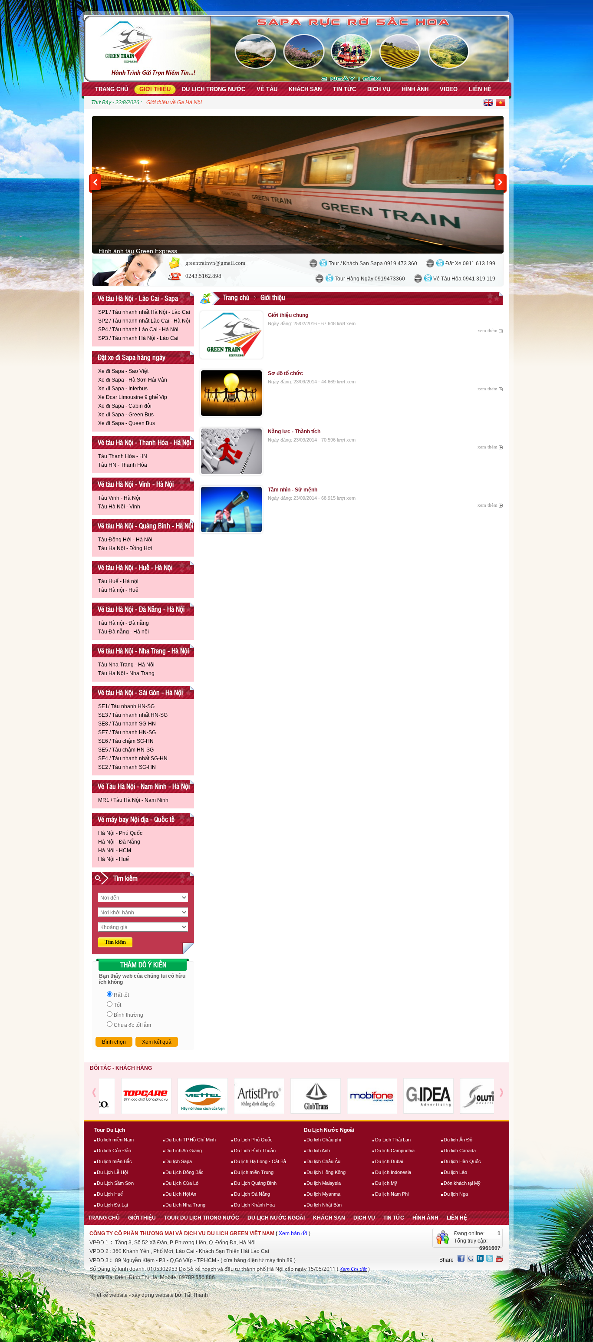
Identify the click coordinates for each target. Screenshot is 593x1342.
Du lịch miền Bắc (114, 1161)
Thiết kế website (108, 1295)
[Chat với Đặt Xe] (430, 263)
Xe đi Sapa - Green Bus (126, 415)
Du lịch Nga (456, 1194)
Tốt (117, 1005)
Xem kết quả (156, 1042)
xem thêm (487, 330)
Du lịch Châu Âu (323, 1161)
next (500, 183)
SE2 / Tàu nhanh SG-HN (127, 767)
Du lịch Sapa (178, 1161)
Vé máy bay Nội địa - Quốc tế (136, 819)
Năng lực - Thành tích (294, 432)
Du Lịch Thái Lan (393, 1139)
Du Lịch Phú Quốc (253, 1139)
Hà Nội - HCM (114, 850)
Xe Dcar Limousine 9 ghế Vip (132, 397)
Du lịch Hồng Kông (326, 1172)
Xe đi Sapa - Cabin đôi (125, 406)
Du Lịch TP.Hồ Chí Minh (190, 1139)
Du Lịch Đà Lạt (112, 1204)
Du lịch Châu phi (323, 1139)
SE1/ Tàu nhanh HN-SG (126, 706)
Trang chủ (236, 297)
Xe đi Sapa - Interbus (123, 389)
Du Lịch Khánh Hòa (254, 1204)
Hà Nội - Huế (113, 859)
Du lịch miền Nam (115, 1139)
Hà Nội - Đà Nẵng (119, 842)
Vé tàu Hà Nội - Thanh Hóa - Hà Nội (144, 442)
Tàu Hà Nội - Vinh (119, 507)
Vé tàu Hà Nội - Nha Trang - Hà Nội (143, 650)
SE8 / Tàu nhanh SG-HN (127, 724)
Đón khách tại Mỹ (462, 1183)
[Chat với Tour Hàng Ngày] (319, 278)
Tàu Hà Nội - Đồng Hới (125, 548)
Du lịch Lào (455, 1172)
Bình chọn (114, 1042)
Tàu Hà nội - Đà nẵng (123, 623)
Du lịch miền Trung (253, 1172)
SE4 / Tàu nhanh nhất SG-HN (133, 758)
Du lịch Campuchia (395, 1150)
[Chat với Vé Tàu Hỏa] (418, 278)
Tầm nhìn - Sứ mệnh (292, 490)
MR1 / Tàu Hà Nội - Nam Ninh (133, 800)
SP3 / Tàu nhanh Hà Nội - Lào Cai (138, 338)
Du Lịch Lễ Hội (112, 1172)
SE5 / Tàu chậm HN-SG (126, 750)
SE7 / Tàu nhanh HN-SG (127, 732)
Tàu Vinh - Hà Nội (119, 498)
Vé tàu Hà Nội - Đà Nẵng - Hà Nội (141, 608)
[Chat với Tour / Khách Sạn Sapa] (313, 263)
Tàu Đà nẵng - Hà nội (123, 632)
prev (95, 183)
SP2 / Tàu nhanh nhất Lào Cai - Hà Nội (144, 321)
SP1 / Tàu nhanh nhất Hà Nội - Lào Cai (144, 312)
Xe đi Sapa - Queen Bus (126, 423)
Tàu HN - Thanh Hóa (122, 465)
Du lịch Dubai (389, 1161)
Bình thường (128, 1015)
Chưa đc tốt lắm (132, 1025)
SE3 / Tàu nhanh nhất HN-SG (133, 715)
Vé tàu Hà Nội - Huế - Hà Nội (135, 567)
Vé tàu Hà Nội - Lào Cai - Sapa (138, 298)
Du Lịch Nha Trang (185, 1204)
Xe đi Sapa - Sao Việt (123, 371)
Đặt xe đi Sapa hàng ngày (131, 357)
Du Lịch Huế (110, 1194)
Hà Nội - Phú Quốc (120, 833)
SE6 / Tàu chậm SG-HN (126, 741)
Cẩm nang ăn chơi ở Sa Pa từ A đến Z (190, 102)
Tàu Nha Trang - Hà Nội (126, 665)
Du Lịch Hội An (180, 1194)
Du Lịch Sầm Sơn (115, 1183)
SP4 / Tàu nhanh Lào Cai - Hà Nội (138, 329)
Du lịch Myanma (323, 1194)
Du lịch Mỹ (386, 1183)
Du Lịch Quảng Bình (255, 1183)
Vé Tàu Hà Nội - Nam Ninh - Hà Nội (144, 786)
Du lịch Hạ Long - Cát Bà (260, 1161)
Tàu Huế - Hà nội (118, 581)
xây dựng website (153, 1295)
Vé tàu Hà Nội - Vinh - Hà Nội (136, 483)
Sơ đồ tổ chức (285, 373)
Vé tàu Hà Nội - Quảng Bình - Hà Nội (145, 525)
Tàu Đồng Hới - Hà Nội (125, 540)
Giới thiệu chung (288, 315)
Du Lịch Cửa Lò (181, 1183)
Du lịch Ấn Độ (458, 1139)
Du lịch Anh (318, 1150)
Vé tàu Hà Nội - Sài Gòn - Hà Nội (140, 692)
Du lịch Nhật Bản (324, 1204)
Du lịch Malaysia (323, 1183)
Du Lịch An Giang (183, 1150)
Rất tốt (121, 995)
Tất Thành (196, 1295)
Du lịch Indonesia (393, 1172)
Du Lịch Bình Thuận (255, 1150)
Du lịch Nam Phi (392, 1194)
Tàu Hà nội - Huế (118, 590)
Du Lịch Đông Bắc (184, 1172)
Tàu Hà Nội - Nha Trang (126, 673)
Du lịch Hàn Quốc (462, 1161)
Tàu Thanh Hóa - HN (122, 456)
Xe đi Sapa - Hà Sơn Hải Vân (132, 380)
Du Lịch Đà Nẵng (252, 1194)
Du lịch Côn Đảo (114, 1150)
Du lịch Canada (460, 1150)
